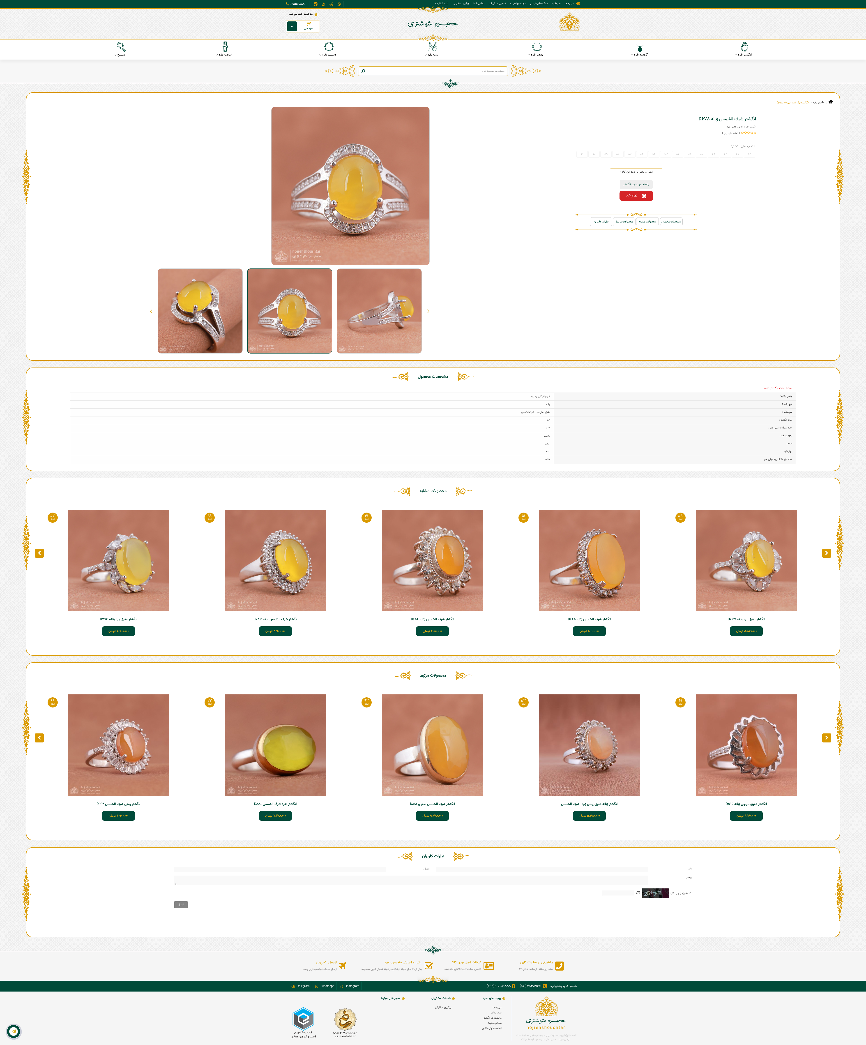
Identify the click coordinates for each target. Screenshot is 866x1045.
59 (606, 154)
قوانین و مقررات (497, 4)
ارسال (181, 905)
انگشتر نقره (745, 55)
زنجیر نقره (537, 55)
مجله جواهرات (518, 4)
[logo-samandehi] (345, 1023)
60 (594, 154)
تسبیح (121, 55)
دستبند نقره (329, 55)
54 (749, 154)
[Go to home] (831, 101)
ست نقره (433, 55)
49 (713, 154)
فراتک (524, 1039)
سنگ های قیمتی (539, 4)
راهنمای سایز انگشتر (636, 184)
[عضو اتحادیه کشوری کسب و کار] (303, 1023)
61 (582, 154)
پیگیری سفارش (461, 4)
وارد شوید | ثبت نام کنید (301, 14)
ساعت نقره (225, 55)
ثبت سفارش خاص (492, 1028)
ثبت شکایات (441, 4)
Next (151, 311)
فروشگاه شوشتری (578, 3)
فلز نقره (556, 4)
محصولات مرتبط (624, 222)
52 (677, 154)
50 (701, 154)
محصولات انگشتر (492, 1018)
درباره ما (569, 4)
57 (630, 154)
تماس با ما (478, 4)
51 (689, 154)
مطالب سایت (495, 1023)
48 (725, 154)
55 (654, 154)
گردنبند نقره (641, 55)
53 (666, 154)
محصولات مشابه (647, 222)
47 (737, 154)
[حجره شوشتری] (569, 22)
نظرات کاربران (601, 222)
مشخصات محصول (671, 222)
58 (618, 154)
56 (641, 154)
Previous (428, 311)
